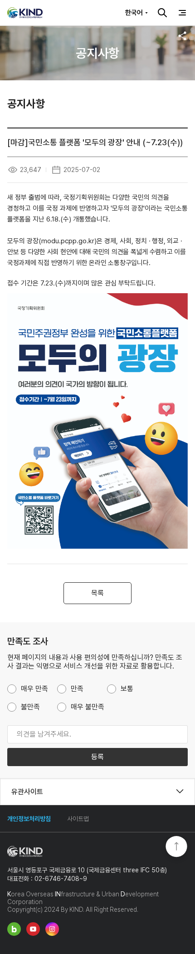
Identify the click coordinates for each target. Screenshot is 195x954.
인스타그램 (52, 929)
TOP (176, 847)
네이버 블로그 (14, 929)
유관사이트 (27, 791)
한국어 (134, 13)
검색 (162, 12)
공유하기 (182, 35)
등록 (97, 756)
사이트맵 (78, 818)
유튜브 (33, 929)
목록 (97, 593)
